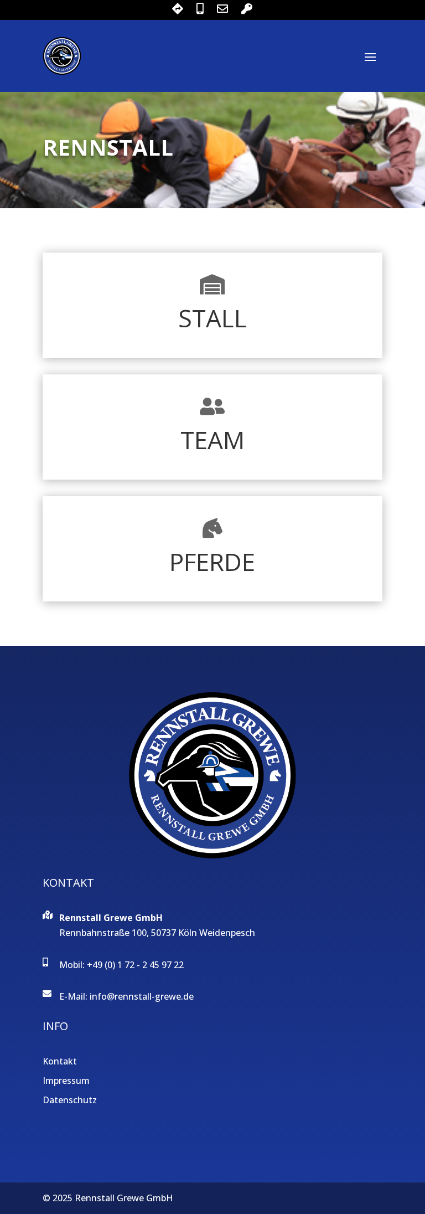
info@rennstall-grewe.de (142, 996)
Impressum (66, 1080)
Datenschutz (70, 1100)
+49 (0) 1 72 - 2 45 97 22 (135, 965)
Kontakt (60, 1061)
